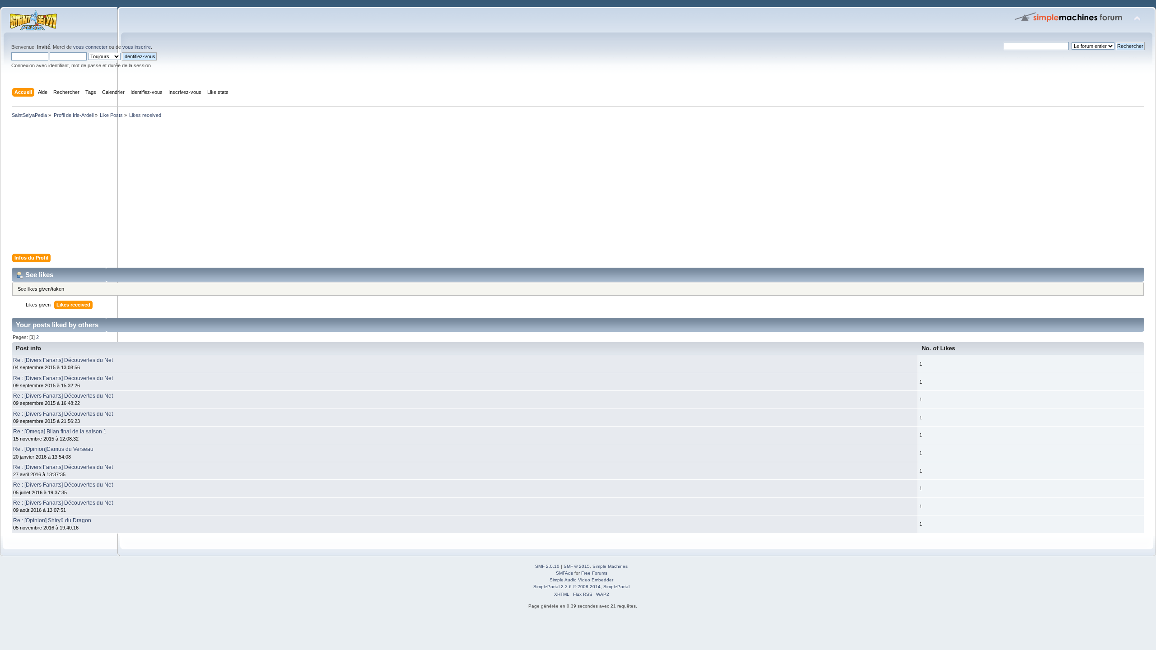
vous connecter (90, 47)
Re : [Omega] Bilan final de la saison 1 (60, 431)
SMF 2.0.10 (547, 566)
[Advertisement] (280, 188)
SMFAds (564, 573)
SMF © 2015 (577, 566)
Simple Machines (610, 566)
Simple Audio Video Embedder (581, 579)
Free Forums (594, 573)
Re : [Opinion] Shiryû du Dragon (52, 520)
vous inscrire (136, 47)
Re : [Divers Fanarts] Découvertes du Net (63, 360)
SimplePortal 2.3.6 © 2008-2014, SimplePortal (581, 586)
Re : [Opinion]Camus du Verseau (53, 449)
